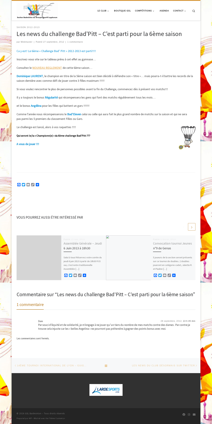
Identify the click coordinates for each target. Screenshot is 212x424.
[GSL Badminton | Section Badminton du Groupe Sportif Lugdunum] (37, 10)
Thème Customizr (57, 418)
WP (30, 418)
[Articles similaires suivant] (191, 227)
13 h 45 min (189, 321)
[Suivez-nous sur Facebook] (184, 415)
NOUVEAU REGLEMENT (47, 68)
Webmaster (26, 42)
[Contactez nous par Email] (194, 415)
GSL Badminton (33, 413)
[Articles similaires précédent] (183, 227)
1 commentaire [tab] (30, 304)
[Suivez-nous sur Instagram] (189, 415)
